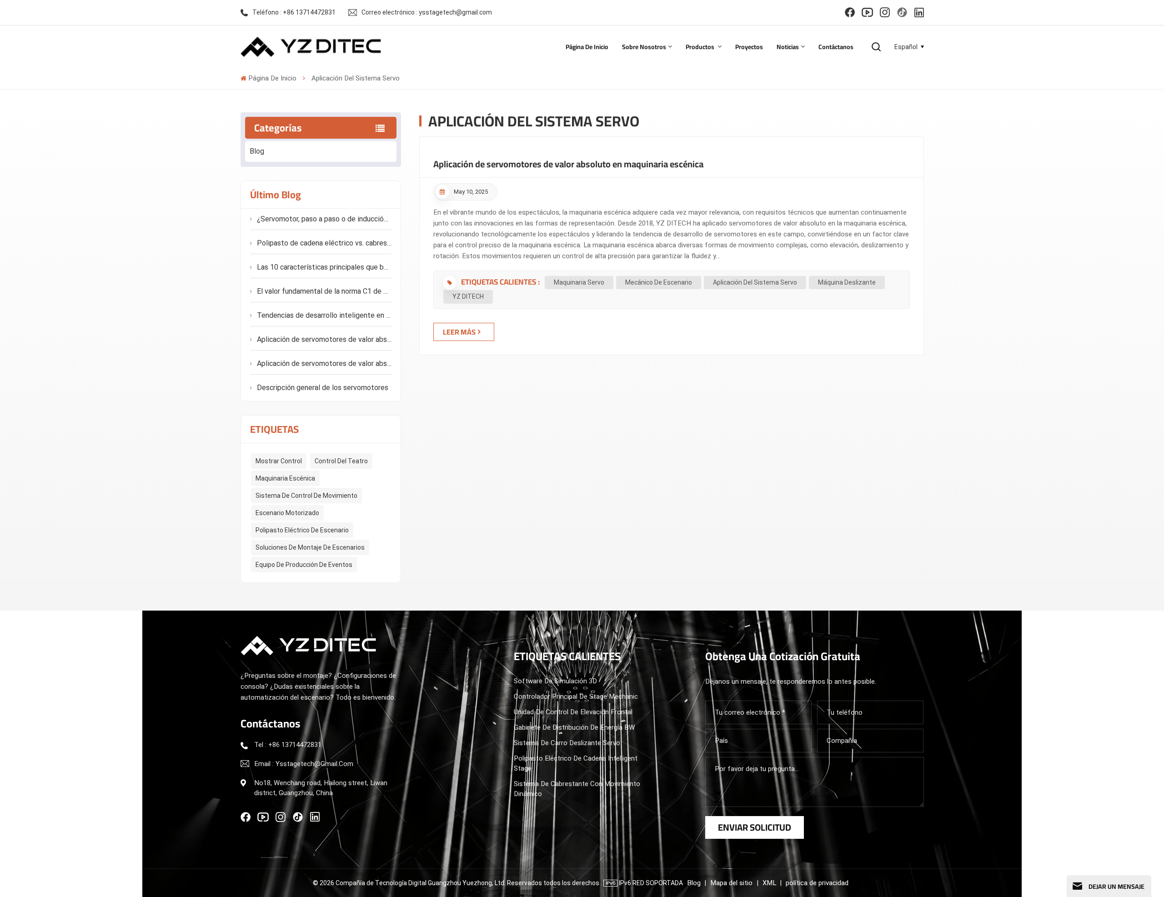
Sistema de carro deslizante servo (567, 743)
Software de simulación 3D (555, 681)
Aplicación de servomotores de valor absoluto (324, 363)
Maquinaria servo (579, 282)
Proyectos (749, 47)
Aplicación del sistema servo (755, 282)
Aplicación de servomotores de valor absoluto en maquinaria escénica (324, 339)
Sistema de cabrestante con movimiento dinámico (577, 789)
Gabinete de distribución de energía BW (574, 727)
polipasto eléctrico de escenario (302, 530)
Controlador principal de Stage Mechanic (576, 696)
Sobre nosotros (644, 47)
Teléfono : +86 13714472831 (294, 12)
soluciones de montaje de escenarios (310, 547)
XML (769, 883)
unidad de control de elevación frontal (573, 712)
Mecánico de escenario (658, 282)
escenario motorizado (287, 512)
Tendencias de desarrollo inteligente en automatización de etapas (324, 315)
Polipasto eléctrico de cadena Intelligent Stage (575, 763)
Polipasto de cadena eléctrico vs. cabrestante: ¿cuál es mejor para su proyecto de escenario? (324, 243)
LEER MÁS (459, 332)
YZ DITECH (468, 296)
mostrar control (279, 461)
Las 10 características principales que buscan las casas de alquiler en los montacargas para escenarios (324, 267)
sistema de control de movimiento (306, 495)
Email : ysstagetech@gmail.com (303, 764)
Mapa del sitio (732, 883)
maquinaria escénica (285, 478)
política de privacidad (817, 883)
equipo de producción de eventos (304, 564)
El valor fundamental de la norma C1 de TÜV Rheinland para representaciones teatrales (324, 291)
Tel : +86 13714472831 (287, 745)
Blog (257, 151)
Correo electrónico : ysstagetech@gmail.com (426, 12)
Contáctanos (835, 47)
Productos (701, 47)
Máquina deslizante (847, 282)
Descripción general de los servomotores (322, 387)
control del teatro (341, 461)
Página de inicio (587, 47)
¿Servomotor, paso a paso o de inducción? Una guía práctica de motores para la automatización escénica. (324, 219)
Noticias (788, 47)
